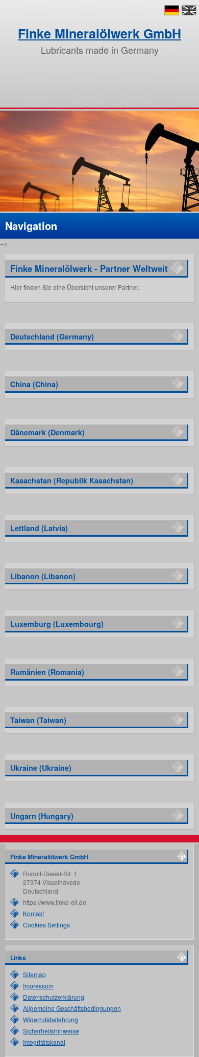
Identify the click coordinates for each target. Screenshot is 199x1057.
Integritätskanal (44, 1042)
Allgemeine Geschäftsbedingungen (72, 1008)
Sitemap (34, 974)
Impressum (38, 985)
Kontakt (33, 913)
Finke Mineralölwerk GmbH (99, 33)
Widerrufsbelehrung (50, 1019)
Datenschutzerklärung (53, 996)
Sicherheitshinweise (51, 1030)
